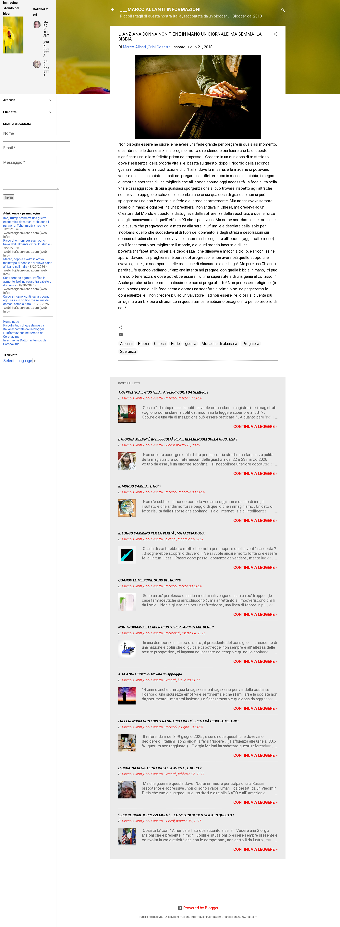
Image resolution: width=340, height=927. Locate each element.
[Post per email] (120, 335)
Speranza (128, 351)
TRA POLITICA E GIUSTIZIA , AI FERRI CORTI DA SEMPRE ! (163, 392)
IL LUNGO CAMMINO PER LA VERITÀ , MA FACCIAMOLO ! (161, 533)
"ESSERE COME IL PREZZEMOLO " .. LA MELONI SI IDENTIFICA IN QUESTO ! (176, 815)
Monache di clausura (219, 343)
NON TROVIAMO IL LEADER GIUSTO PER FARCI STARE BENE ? (166, 627)
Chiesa (160, 343)
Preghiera (250, 343)
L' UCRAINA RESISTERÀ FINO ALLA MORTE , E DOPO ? (159, 768)
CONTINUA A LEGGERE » (255, 426)
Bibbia (143, 343)
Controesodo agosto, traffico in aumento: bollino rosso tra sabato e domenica (27, 281)
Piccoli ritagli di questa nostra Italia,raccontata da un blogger (23, 327)
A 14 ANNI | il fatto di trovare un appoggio (150, 674)
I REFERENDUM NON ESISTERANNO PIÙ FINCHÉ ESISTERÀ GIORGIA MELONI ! (178, 721)
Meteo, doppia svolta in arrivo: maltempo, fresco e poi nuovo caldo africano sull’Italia (27, 263)
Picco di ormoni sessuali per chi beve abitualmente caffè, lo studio (26, 242)
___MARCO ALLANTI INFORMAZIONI (160, 9)
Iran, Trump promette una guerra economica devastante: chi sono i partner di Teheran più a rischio (26, 221)
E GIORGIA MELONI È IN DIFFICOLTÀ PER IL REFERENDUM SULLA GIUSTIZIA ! (177, 439)
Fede (175, 343)
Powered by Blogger (200, 908)
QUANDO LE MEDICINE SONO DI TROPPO (149, 580)
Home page (11, 322)
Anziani (126, 343)
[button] (275, 34)
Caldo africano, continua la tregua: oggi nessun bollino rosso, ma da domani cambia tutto (26, 300)
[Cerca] (283, 11)
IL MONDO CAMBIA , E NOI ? (139, 486)
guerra (190, 343)
